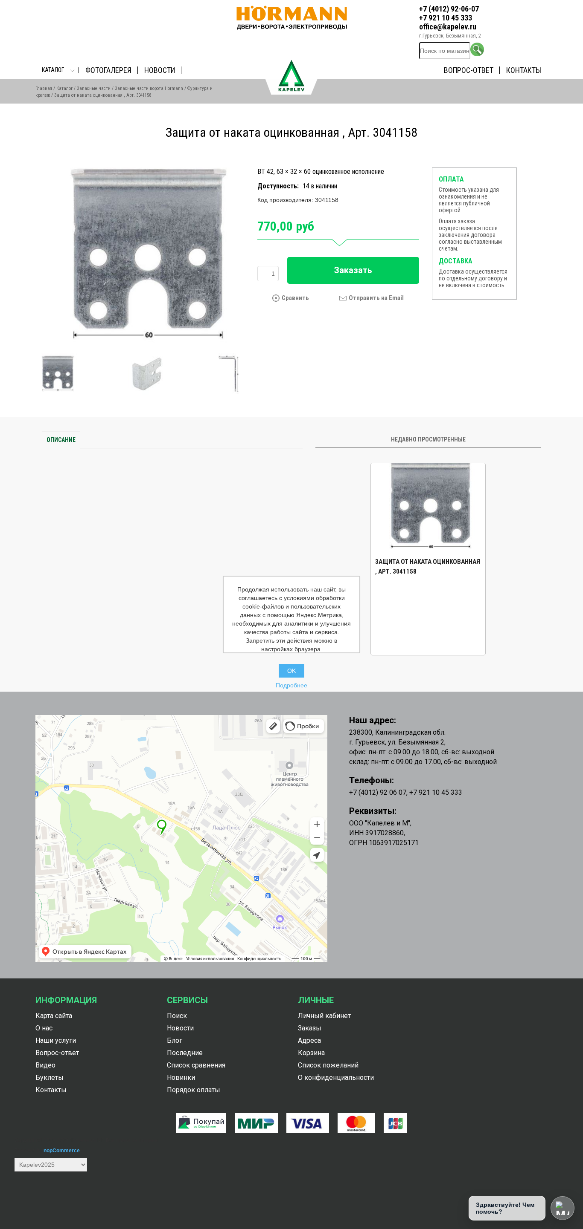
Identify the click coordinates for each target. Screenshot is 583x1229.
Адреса (309, 1040)
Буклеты (49, 1077)
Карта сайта (53, 1016)
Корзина (311, 1053)
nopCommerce (62, 1151)
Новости (159, 70)
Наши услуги (55, 1040)
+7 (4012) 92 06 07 (377, 792)
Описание (61, 439)
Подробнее (291, 685)
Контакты (523, 70)
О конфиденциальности (336, 1077)
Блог (174, 1040)
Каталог (53, 69)
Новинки (181, 1077)
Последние (185, 1053)
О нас (43, 1028)
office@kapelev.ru (447, 26)
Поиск (177, 1016)
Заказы (309, 1028)
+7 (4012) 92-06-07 (449, 8)
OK (291, 670)
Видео (45, 1065)
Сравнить (295, 298)
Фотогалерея (108, 70)
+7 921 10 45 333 (445, 17)
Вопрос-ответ (468, 70)
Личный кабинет (324, 1016)
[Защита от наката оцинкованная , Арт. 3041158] (143, 258)
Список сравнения (196, 1065)
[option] (428, 559)
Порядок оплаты (193, 1090)
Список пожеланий (328, 1065)
